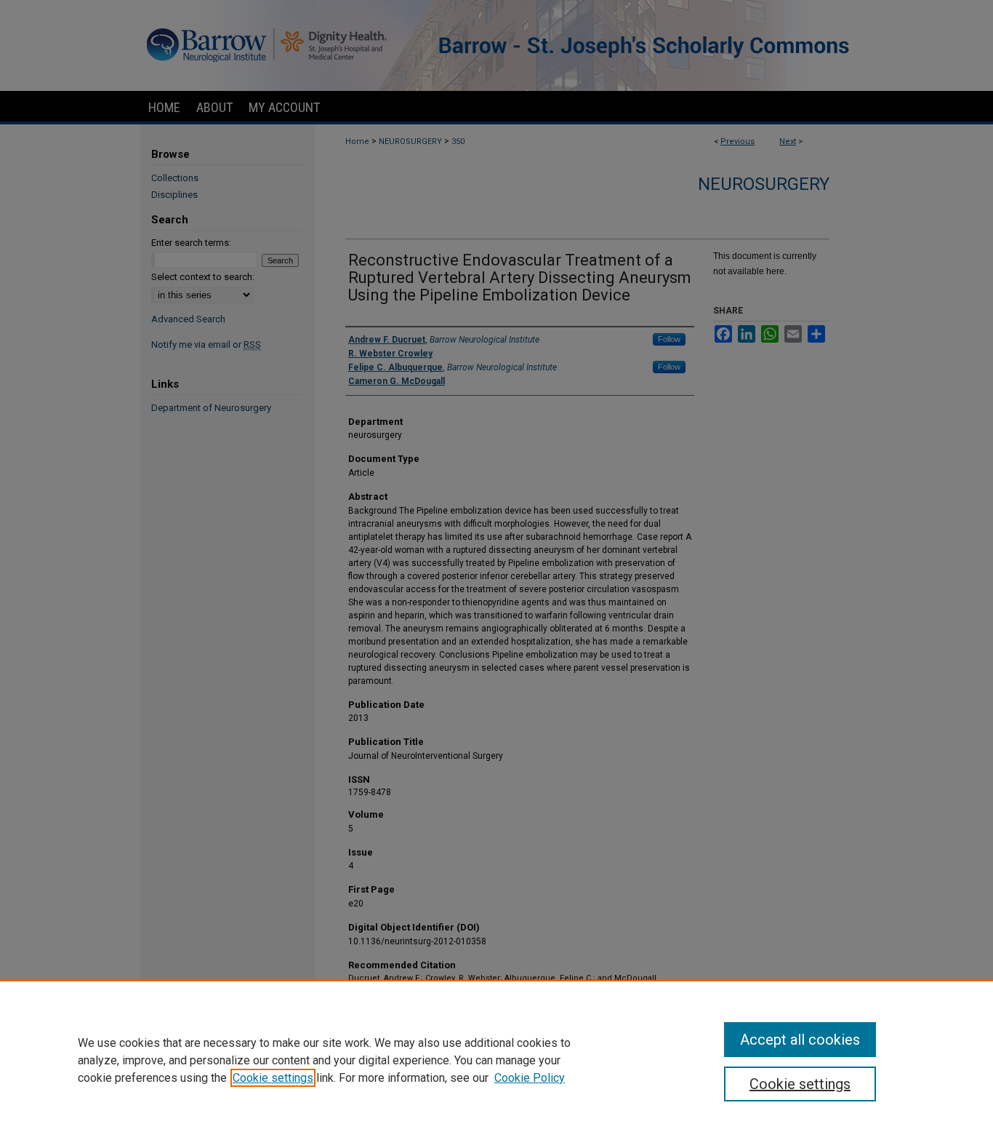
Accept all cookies (800, 1039)
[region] (496, 1060)
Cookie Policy (529, 1078)
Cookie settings (273, 1078)
